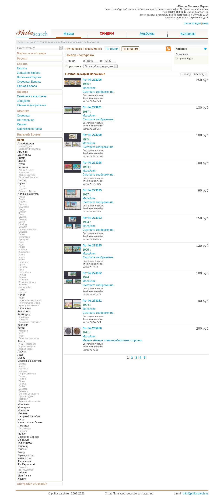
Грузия (22, 183)
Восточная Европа (29, 77)
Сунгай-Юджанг (26, 396)
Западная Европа (28, 72)
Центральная (25, 119)
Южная (21, 124)
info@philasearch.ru (195, 493)
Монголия (23, 410)
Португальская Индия (29, 303)
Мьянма (22, 413)
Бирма (21, 157)
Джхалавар (24, 237)
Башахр (23, 204)
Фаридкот (23, 284)
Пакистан (23, 425)
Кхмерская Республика (30, 322)
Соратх (22, 277)
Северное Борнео (28, 436)
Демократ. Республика (30, 149)
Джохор (22, 364)
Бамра (22, 199)
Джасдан (23, 232)
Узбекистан (24, 458)
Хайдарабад (25, 287)
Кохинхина (24, 172)
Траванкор (24, 279)
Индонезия (24, 308)
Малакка (23, 371)
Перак (22, 381)
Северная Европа (29, 81)
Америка (23, 111)
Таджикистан (25, 443)
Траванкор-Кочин (27, 282)
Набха (22, 259)
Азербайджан (26, 143)
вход (205, 23)
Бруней (22, 160)
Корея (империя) (27, 346)
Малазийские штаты (30, 360)
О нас (108, 493)
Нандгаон (23, 262)
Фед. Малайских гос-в (29, 401)
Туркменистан (26, 455)
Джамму (23, 227)
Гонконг (22, 180)
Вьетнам (23, 167)
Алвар (22, 197)
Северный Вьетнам (28, 177)
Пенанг (22, 379)
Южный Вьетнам (27, 175)
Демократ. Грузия (27, 191)
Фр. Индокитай (26, 464)
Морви (22, 257)
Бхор (21, 214)
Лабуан (22, 351)
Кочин (22, 254)
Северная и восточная (32, 96)
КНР (21, 333)
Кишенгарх (24, 252)
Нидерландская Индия (30, 300)
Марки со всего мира (31, 53)
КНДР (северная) (27, 344)
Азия (20, 139)
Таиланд (23, 446)
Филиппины (24, 461)
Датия (22, 222)
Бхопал (22, 212)
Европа (22, 63)
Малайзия (24, 404)
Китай (21, 327)
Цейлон (22, 472)
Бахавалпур (25, 428)
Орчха (22, 264)
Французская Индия (29, 305)
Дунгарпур (24, 239)
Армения (23, 151)
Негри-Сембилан (27, 374)
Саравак (23, 389)
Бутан (21, 164)
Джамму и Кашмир (28, 229)
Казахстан (24, 311)
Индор (22, 247)
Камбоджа (24, 314)
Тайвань (22, 449)
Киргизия (23, 324)
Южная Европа (27, 86)
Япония (22, 478)
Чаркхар (23, 292)
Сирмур (22, 275)
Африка (22, 91)
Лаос (20, 354)
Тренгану (23, 399)
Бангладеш (24, 154)
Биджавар (24, 207)
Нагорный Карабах (29, 416)
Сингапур (23, 439)
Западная (23, 100)
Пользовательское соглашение (133, 493)
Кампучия (23, 319)
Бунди (22, 209)
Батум (22, 186)
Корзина (181, 48)
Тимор (21, 452)
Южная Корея (26, 349)
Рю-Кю (22, 433)
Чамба (22, 290)
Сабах (22, 386)
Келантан (23, 368)
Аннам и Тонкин (26, 170)
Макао (21, 357)
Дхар (21, 242)
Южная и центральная (31, 105)
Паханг (22, 376)
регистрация (192, 23)
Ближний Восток (28, 134)
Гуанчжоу (23, 467)
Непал (21, 419)
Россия (22, 58)
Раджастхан (25, 272)
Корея (21, 341)
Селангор (23, 391)
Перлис (22, 384)
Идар (21, 244)
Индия (21, 295)
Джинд (22, 234)
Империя (23, 331)
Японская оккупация (29, 338)
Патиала (23, 267)
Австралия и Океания (32, 483)
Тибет (21, 336)
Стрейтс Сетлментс (29, 394)
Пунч (21, 269)
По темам (112, 48)
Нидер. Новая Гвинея (30, 422)
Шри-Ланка (24, 475)
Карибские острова (29, 128)
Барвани (23, 202)
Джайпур (23, 224)
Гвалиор (23, 219)
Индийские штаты (28, 193)
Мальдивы (24, 407)
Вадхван (23, 217)
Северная (23, 115)
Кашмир (23, 249)
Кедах (22, 366)
